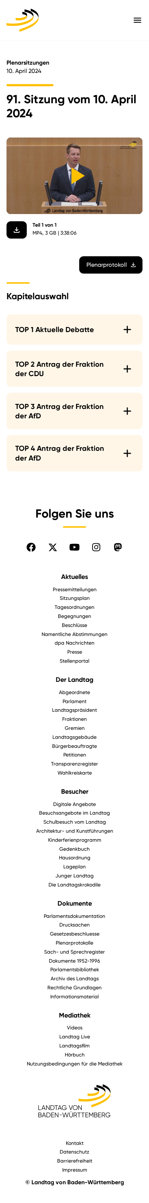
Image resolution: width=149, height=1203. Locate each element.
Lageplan (74, 866)
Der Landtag (74, 680)
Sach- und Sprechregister (74, 952)
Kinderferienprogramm (74, 840)
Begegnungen (74, 616)
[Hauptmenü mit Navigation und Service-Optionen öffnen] (137, 20)
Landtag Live (74, 1036)
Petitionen (74, 754)
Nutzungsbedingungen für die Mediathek (75, 1063)
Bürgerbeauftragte (74, 746)
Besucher (74, 792)
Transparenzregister (74, 763)
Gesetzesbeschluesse (74, 933)
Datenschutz (74, 1151)
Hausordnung (74, 857)
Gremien (75, 728)
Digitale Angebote (74, 804)
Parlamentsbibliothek (74, 969)
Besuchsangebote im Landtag (74, 813)
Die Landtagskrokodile (74, 884)
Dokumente (75, 903)
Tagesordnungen (74, 607)
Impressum (74, 1170)
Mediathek (74, 1015)
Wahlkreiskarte (75, 773)
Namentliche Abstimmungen (74, 634)
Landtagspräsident (74, 710)
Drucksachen (74, 924)
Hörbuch (75, 1054)
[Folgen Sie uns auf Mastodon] (118, 547)
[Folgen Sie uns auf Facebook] (31, 547)
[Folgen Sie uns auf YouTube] (74, 547)
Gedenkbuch (74, 849)
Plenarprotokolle (74, 943)
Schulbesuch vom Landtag (74, 822)
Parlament (74, 701)
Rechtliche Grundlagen (74, 987)
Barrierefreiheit (74, 1161)
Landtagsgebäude (74, 737)
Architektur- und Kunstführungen (74, 831)
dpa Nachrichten (74, 643)
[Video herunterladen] (17, 230)
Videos (74, 1027)
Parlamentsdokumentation (74, 916)
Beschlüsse (74, 625)
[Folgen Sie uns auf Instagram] (96, 547)
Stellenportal (74, 661)
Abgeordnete (74, 692)
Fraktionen (74, 719)
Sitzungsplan (75, 598)
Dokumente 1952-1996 (74, 961)
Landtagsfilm (74, 1045)
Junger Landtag (74, 875)
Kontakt (75, 1143)
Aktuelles (74, 577)
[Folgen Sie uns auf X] (53, 547)
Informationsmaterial (74, 996)
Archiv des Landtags (75, 978)
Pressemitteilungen (75, 589)
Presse (74, 652)
